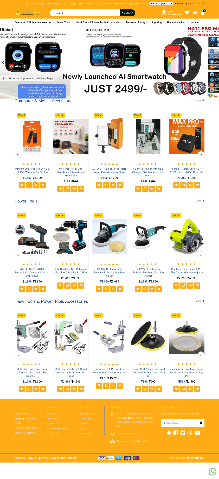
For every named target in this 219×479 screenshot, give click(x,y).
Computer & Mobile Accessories (33, 22)
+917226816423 (125, 433)
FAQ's (50, 423)
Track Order (86, 433)
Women (195, 22)
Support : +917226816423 (82, 3)
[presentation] (18, 154)
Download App (139, 3)
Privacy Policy (22, 413)
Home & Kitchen (176, 22)
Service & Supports (25, 432)
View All (200, 100)
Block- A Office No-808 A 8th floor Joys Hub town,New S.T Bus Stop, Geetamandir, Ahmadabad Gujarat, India (135, 419)
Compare (84, 423)
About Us (52, 413)
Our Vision (52, 418)
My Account (86, 418)
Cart (82, 428)
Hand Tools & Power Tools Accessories (98, 22)
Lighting (157, 22)
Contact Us (53, 433)
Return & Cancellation (26, 427)
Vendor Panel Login (57, 428)
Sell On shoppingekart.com (112, 3)
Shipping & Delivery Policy (25, 420)
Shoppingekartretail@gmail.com (134, 441)
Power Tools (63, 22)
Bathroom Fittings (136, 22)
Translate (200, 3)
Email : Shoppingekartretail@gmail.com (46, 3)
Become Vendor (88, 413)
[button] (3, 62)
